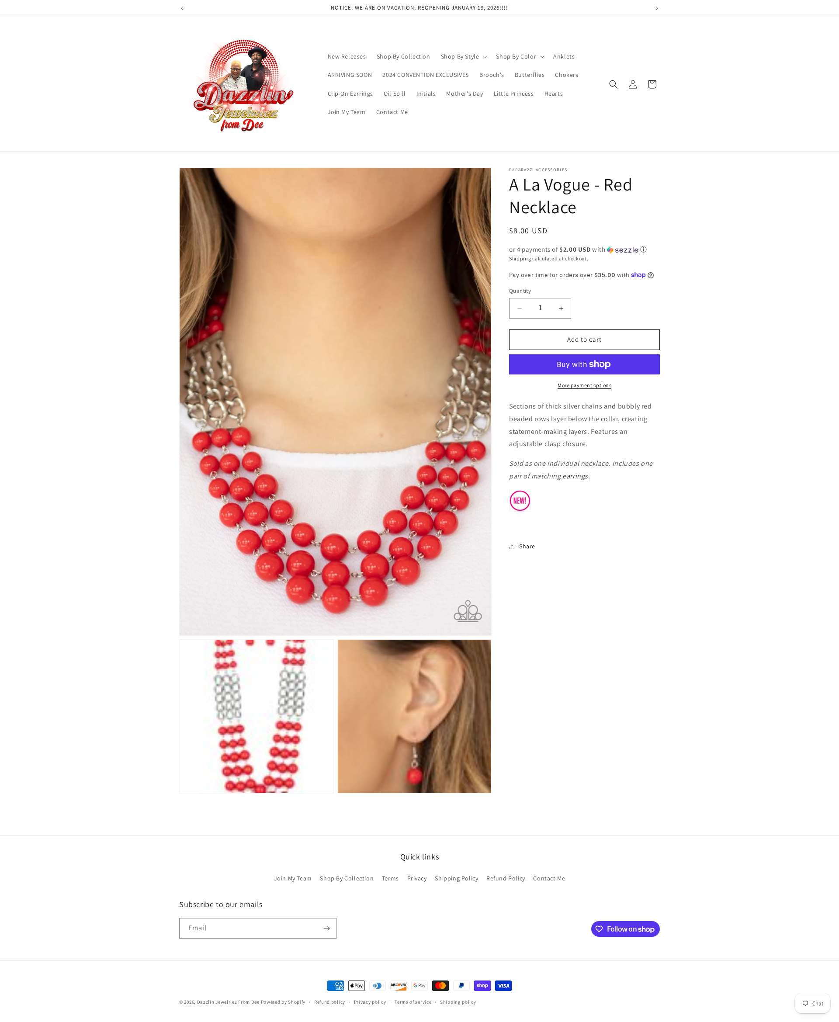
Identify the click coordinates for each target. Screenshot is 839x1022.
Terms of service (413, 1002)
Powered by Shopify (283, 1002)
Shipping (520, 258)
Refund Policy (505, 878)
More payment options (584, 385)
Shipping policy (458, 1002)
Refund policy (329, 1002)
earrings (575, 476)
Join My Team (293, 878)
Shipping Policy (456, 878)
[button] (463, 56)
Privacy (417, 878)
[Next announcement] (656, 8)
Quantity (520, 291)
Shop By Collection (347, 878)
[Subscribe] (326, 928)
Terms (390, 878)
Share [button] (527, 546)
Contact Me (549, 878)
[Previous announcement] (182, 8)
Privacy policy (370, 1002)
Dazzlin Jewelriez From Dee (229, 1002)
